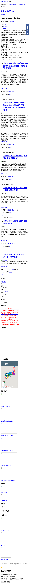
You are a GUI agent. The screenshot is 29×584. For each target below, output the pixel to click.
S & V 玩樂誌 (7, 11)
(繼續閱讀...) (4, 88)
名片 (4, 28)
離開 (8, 581)
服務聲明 (15, 564)
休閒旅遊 (12, 21)
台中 (10, 94)
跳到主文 (3, 14)
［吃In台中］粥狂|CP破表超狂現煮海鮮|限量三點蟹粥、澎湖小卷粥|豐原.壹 (15, 65)
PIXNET (6, 563)
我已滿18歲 (3, 581)
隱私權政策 (25, 563)
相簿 (4, 24)
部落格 (5, 26)
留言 (13, 91)
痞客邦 (9, 91)
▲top (2, 96)
